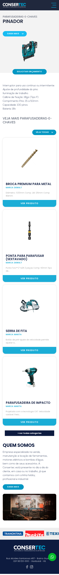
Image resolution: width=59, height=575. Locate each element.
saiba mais (13, 33)
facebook (27, 566)
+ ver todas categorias (29, 433)
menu (53, 5)
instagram (31, 566)
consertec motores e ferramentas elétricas (14, 5)
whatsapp (52, 557)
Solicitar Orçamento (29, 71)
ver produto (29, 203)
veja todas (42, 132)
